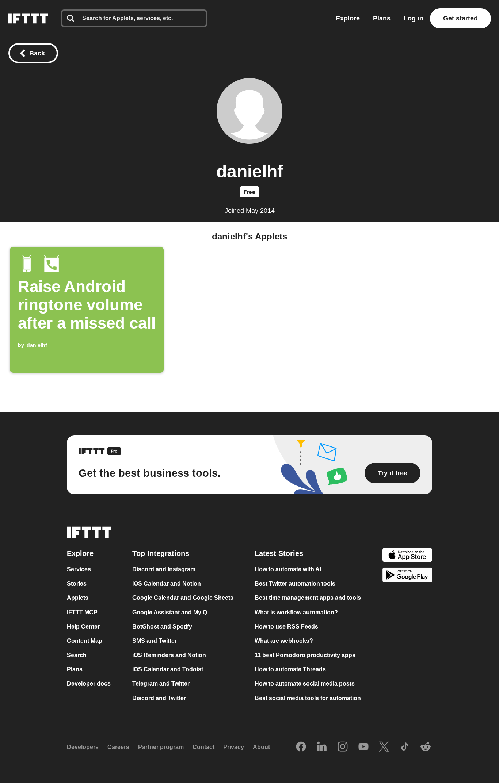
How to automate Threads (290, 669)
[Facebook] (301, 747)
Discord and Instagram (163, 569)
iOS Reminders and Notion (169, 655)
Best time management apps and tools (308, 598)
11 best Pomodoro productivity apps (305, 655)
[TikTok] (404, 747)
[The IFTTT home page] (28, 18)
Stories (77, 583)
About (261, 747)
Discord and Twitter (159, 698)
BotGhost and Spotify (162, 626)
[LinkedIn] (321, 747)
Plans (382, 18)
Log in (413, 18)
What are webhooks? (284, 641)
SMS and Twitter (154, 641)
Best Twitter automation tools (295, 583)
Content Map (84, 641)
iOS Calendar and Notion (166, 583)
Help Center (83, 626)
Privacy (233, 747)
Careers (118, 747)
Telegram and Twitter (161, 684)
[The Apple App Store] (407, 556)
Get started (460, 18)
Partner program (161, 747)
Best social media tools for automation (308, 698)
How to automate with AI (288, 569)
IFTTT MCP (82, 612)
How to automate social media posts (305, 684)
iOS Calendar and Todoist (167, 669)
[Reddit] (425, 747)
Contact (203, 747)
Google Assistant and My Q (169, 612)
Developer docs (89, 684)
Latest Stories (279, 553)
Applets (77, 598)
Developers (83, 747)
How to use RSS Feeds (286, 626)
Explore (348, 18)
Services (79, 569)
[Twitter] (384, 747)
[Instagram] (342, 747)
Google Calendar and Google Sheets (182, 598)
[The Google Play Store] (407, 576)
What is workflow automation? (296, 612)
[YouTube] (363, 747)
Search (77, 655)
